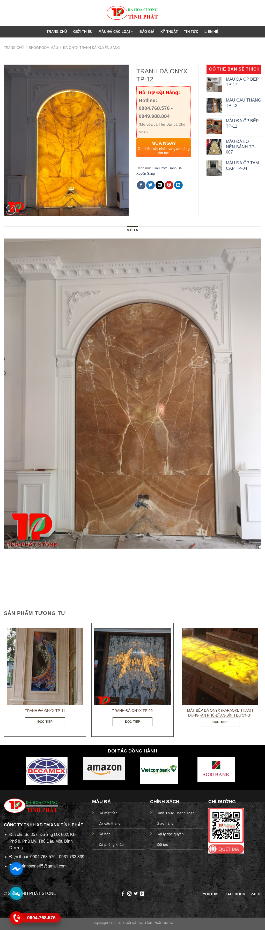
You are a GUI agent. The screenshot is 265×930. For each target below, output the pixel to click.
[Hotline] (16, 918)
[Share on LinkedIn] (178, 185)
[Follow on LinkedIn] (142, 893)
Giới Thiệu (83, 32)
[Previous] (4, 682)
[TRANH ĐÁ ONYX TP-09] (132, 666)
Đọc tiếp (45, 721)
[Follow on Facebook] (123, 893)
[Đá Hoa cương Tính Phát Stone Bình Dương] (132, 13)
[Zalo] (16, 893)
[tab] (132, 230)
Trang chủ (57, 32)
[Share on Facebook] (141, 185)
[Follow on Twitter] (136, 893)
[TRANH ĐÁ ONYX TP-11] (45, 666)
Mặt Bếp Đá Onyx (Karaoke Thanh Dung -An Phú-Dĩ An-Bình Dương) (220, 712)
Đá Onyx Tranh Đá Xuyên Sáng (91, 48)
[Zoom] (11, 210)
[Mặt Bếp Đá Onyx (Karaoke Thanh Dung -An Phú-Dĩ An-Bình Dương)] (220, 666)
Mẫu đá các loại (114, 32)
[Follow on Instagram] (129, 893)
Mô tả (132, 230)
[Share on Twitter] (150, 185)
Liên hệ (211, 32)
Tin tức (191, 32)
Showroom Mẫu (43, 48)
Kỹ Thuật (169, 32)
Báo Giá (146, 32)
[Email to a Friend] (160, 185)
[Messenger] (16, 869)
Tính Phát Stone (158, 923)
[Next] (261, 682)
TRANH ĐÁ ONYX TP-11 (45, 711)
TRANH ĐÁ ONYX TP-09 (132, 711)
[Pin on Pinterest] (169, 185)
